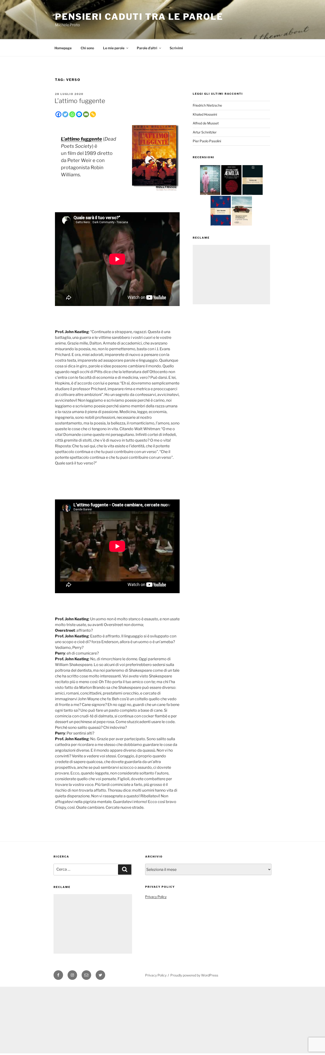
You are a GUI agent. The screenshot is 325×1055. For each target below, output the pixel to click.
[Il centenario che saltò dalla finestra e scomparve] (210, 195)
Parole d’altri (147, 48)
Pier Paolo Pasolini (207, 141)
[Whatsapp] (72, 114)
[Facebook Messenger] (79, 114)
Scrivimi (176, 48)
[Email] (86, 114)
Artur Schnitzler (205, 132)
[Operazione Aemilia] (231, 195)
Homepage (63, 48)
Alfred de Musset (206, 123)
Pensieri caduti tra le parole (139, 16)
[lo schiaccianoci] (221, 225)
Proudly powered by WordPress (194, 975)
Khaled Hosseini (205, 114)
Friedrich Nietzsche (207, 105)
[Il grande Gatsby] (242, 225)
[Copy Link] (93, 114)
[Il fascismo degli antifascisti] (252, 195)
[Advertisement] (231, 274)
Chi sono (87, 48)
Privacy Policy (156, 897)
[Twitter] (65, 114)
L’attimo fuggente (79, 100)
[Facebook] (58, 114)
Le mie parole (113, 48)
